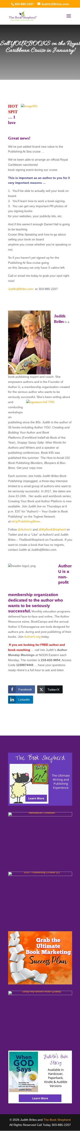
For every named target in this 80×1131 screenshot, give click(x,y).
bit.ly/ (26, 521)
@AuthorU (25, 529)
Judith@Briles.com (20, 289)
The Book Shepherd (57, 1119)
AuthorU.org (32, 636)
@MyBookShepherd (52, 529)
